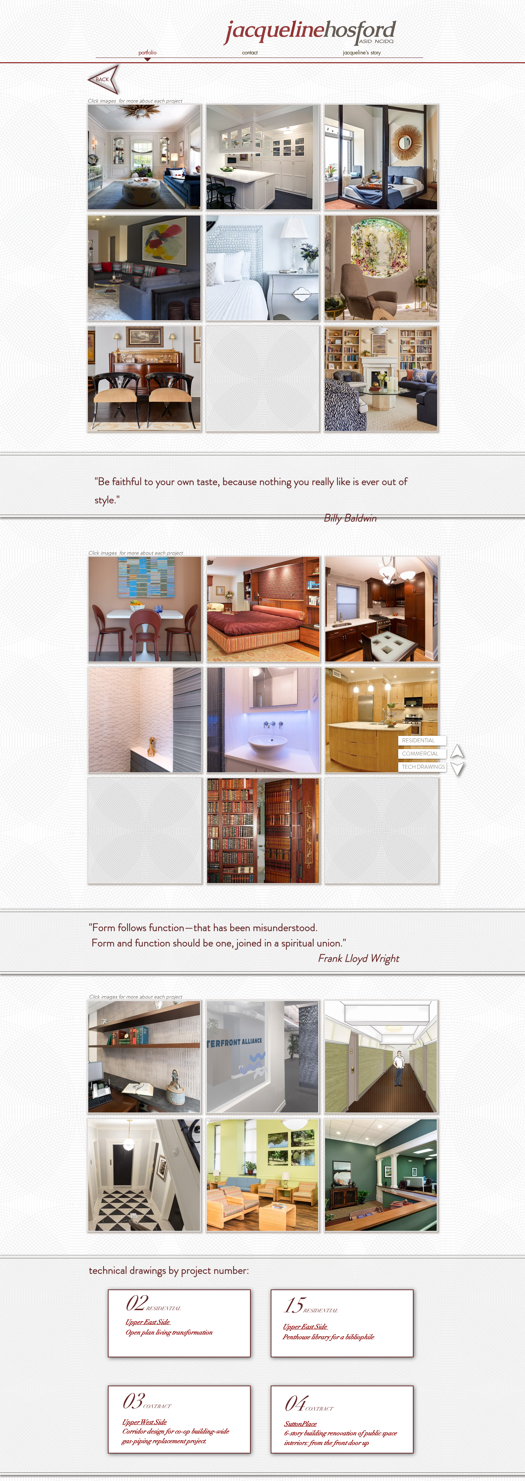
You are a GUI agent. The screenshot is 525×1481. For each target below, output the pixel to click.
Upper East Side (148, 1322)
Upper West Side (144, 1422)
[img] (262, 378)
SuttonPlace (300, 1424)
